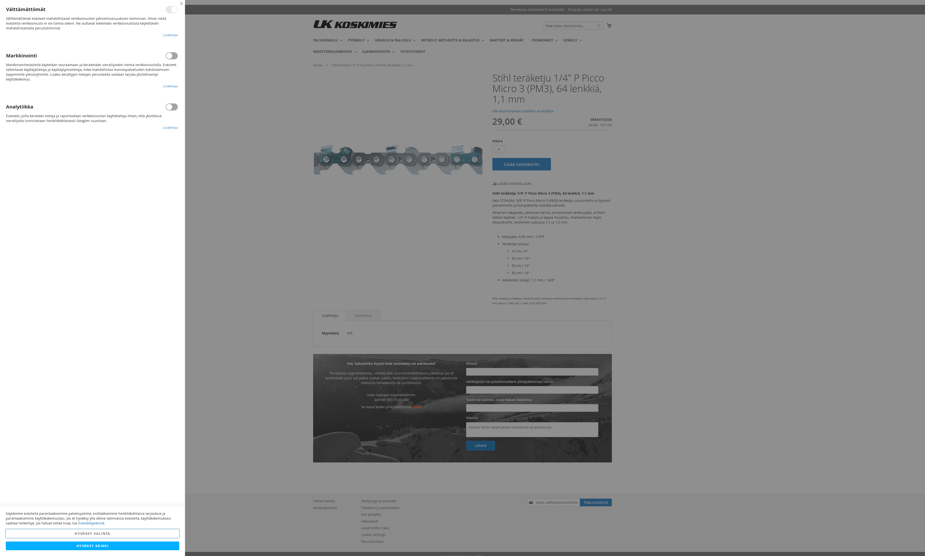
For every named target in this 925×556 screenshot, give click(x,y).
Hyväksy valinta (92, 533)
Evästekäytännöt (91, 523)
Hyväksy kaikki (92, 545)
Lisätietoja (170, 35)
